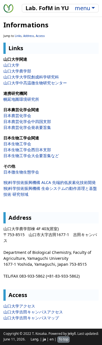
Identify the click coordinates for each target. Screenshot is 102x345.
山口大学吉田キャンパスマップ (31, 317)
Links (18, 36)
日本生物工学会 (17, 143)
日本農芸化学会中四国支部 (27, 121)
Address (28, 36)
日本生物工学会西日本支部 (27, 149)
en (52, 339)
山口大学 (11, 65)
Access (40, 36)
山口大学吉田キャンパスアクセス (33, 312)
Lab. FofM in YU (47, 8)
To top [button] (63, 339)
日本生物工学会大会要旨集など (31, 155)
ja (44, 339)
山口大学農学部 (17, 71)
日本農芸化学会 (17, 115)
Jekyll (72, 333)
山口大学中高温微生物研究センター (35, 82)
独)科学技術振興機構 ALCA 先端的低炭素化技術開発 (49, 182)
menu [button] (82, 8)
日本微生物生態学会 (21, 172)
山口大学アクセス (19, 306)
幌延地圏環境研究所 (21, 99)
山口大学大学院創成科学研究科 (31, 77)
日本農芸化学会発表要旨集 (27, 127)
